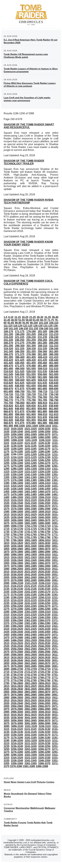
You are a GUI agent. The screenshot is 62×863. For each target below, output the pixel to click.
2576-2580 (17, 652)
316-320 (8, 348)
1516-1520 (17, 500)
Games (21, 782)
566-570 (8, 377)
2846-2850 (44, 689)
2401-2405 (31, 626)
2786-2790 (44, 680)
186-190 (53, 331)
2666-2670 (44, 663)
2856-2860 (17, 692)
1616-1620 (17, 514)
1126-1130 (44, 443)
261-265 (53, 340)
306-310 (42, 345)
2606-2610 (44, 654)
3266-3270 (44, 749)
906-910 (42, 414)
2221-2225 (30, 600)
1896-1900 (17, 554)
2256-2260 (17, 606)
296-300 (19, 345)
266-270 (8, 343)
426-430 (31, 360)
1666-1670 (44, 520)
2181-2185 (30, 594)
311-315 (53, 345)
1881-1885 (30, 551)
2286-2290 (44, 609)
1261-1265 (30, 463)
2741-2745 (30, 674)
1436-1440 (17, 488)
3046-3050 (44, 717)
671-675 (19, 388)
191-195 (8, 334)
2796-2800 (17, 683)
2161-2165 (30, 591)
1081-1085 (30, 437)
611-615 (53, 380)
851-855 (31, 408)
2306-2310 (44, 611)
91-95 (25, 323)
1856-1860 (17, 549)
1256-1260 (17, 463)
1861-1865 (30, 549)
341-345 (8, 351)
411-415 (53, 357)
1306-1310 (44, 468)
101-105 (43, 323)
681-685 (42, 388)
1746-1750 (44, 531)
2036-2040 (17, 574)
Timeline (8, 811)
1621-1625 (30, 514)
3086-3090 (44, 723)
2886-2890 (44, 694)
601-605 (31, 380)
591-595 (8, 380)
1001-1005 (32, 426)
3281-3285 (30, 752)
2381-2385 (30, 623)
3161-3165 (30, 734)
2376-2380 (17, 623)
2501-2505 (31, 640)
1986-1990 (44, 566)
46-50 (14, 320)
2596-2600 (17, 654)
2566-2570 (44, 649)
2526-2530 (44, 643)
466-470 (8, 365)
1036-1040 (17, 431)
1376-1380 (17, 480)
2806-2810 (44, 683)
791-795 (8, 403)
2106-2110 (44, 583)
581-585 (42, 377)
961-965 (53, 420)
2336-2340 (17, 617)
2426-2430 (44, 629)
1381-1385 (30, 480)
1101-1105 (31, 440)
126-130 (38, 325)
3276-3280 (17, 752)
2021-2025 (30, 571)
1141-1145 (31, 446)
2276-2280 (17, 609)
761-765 (53, 397)
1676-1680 (17, 523)
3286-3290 (44, 752)
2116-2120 (17, 586)
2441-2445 (30, 631)
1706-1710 (44, 526)
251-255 (31, 340)
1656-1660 (17, 520)
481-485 (42, 365)
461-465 (53, 363)
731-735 (42, 394)
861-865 (53, 408)
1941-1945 (30, 560)
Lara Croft (30, 782)
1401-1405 (31, 483)
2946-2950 (44, 703)
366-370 (8, 354)
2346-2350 (44, 617)
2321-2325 (30, 614)
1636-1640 (17, 517)
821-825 (19, 405)
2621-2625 (30, 657)
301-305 (31, 345)
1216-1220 (17, 457)
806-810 (42, 403)
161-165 (53, 328)
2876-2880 (17, 694)
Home (7, 782)
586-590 (53, 377)
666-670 (8, 388)
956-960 (42, 420)
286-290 (53, 343)
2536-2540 (17, 646)
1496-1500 (17, 497)
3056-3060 (17, 720)
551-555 (31, 374)
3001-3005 (31, 712)
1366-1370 (44, 477)
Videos (41, 793)
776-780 (31, 400)
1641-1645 (30, 517)
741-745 (8, 397)
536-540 (53, 371)
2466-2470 (44, 634)
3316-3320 (17, 757)
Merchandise (23, 808)
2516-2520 (17, 643)
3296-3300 (17, 754)
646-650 (19, 385)
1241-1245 (30, 460)
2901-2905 (31, 697)
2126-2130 (44, 586)
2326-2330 (44, 614)
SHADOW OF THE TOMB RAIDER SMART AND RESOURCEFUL (29, 126)
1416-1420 (17, 486)
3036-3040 (17, 717)
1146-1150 (44, 446)
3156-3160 (17, 734)
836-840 (53, 405)
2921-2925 (30, 700)
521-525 (19, 371)
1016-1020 (17, 428)
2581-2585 (30, 652)
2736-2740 (17, 674)
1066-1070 (44, 434)
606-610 (42, 380)
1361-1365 (30, 477)
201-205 (31, 334)
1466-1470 (44, 491)
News (14, 782)
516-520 (8, 371)
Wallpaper (50, 808)
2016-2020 (17, 571)
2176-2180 (17, 594)
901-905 (31, 414)
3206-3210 (44, 740)
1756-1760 (17, 534)
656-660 (42, 385)
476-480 (31, 365)
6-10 (10, 317)
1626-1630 (44, 514)
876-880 (31, 411)
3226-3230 (44, 743)
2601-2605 (31, 654)
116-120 (17, 325)
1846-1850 (44, 546)
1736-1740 (17, 531)
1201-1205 (30, 454)
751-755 (31, 397)
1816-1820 (17, 543)
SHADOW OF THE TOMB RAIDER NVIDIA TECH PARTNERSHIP (29, 201)
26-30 (40, 317)
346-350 (19, 351)
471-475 (19, 365)
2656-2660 (17, 663)
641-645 (8, 385)
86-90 (18, 323)
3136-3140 (17, 732)
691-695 (8, 391)
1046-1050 (44, 431)
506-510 (42, 368)
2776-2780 (17, 680)
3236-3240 (17, 746)
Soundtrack (17, 793)
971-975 (19, 423)
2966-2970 (44, 706)
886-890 (53, 411)
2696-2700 (17, 669)
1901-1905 (31, 554)
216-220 (8, 337)
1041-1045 (30, 431)
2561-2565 (30, 649)
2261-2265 (30, 606)
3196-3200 (17, 740)
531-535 (42, 371)
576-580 (31, 377)
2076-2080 (17, 580)
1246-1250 (44, 460)
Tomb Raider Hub (36, 822)
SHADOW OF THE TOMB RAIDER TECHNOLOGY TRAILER (24, 162)
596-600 (19, 380)
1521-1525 (30, 500)
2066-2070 (44, 577)
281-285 (42, 343)
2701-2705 (31, 669)
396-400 (19, 357)
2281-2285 (30, 609)
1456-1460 (17, 491)
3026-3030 (44, 714)
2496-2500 (17, 640)
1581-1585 (30, 508)
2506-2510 (44, 640)
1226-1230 (44, 457)
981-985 (42, 423)
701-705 (31, 391)
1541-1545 (30, 503)
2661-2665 (30, 663)
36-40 (55, 317)
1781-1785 (30, 537)
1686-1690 (44, 523)
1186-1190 (44, 451)
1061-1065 (30, 434)
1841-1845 (30, 546)
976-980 (31, 423)
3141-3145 (30, 732)
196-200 (19, 334)
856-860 (42, 408)
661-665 (53, 385)
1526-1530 (44, 500)
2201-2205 (31, 597)
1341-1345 (30, 474)
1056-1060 (17, 434)
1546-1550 (44, 503)
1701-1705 (31, 526)
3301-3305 (31, 754)
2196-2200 (17, 597)
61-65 (36, 320)
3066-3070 (44, 720)
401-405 (31, 357)
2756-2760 (17, 677)
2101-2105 (31, 583)
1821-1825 (30, 543)
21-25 (32, 317)
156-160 (43, 328)
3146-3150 (44, 732)
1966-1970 (44, 563)
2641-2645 (30, 660)
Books (7, 796)
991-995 (8, 426)
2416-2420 (17, 629)
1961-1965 (30, 563)
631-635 (42, 383)
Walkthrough (37, 808)
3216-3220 (17, 743)
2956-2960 (17, 706)
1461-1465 (30, 491)
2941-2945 (30, 703)
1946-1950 (44, 560)
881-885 (42, 411)
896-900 (19, 414)
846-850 (19, 408)
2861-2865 (30, 692)
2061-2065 (30, 577)
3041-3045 (30, 717)
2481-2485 (30, 637)
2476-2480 (17, 637)
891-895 (8, 414)
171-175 (19, 331)
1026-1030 (44, 428)
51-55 (21, 320)
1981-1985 (30, 566)
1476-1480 (17, 494)
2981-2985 (30, 709)
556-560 (42, 374)
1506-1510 (44, 497)
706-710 (42, 391)
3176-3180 (17, 737)
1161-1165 (31, 448)
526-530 (31, 371)
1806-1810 (44, 540)
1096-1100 (17, 440)
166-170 (8, 331)
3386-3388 (42, 766)
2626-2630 (44, 657)
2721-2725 (30, 672)
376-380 (31, 354)
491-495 (8, 368)
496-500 (19, 368)
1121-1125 (30, 443)
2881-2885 (30, 694)
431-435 (42, 360)
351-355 (31, 351)
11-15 (17, 317)
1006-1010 (45, 426)
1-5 (5, 317)
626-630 (31, 383)
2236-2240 (17, 603)
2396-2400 (17, 626)
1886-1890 (44, 551)
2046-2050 (44, 574)
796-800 (19, 403)
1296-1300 (17, 468)
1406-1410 (44, 483)
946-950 (19, 420)
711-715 (53, 391)
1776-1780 (17, 537)
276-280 (31, 343)
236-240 (53, 337)
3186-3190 (44, 737)
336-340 (53, 348)
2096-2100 (17, 583)
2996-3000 (17, 712)
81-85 (10, 323)
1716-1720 (17, 528)
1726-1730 (44, 528)
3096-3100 (17, 726)
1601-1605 (31, 511)
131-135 (48, 325)
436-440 (53, 360)
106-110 (53, 323)
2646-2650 (44, 660)
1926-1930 (44, 557)
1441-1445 (30, 488)
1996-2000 (17, 569)
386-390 (53, 354)
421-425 (19, 360)
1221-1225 (30, 457)
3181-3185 (30, 737)
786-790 (53, 400)
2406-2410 (44, 626)
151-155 (33, 328)
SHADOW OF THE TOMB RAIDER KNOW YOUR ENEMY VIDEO (28, 243)
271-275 (19, 343)
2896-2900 (17, 697)
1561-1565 (30, 506)
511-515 (53, 368)
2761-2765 (30, 677)
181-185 (42, 331)
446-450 (19, 363)
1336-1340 (17, 474)
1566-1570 (44, 506)
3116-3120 (17, 729)
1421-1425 (30, 486)
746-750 (19, 397)
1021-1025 (30, 428)
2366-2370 (44, 620)
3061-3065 (30, 720)
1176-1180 (17, 451)
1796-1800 (17, 540)
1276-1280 (17, 466)
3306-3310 (44, 754)
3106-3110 (44, 726)
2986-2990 (44, 709)
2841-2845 (30, 689)
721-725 (19, 394)
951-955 (31, 420)
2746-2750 (44, 674)
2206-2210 (44, 597)
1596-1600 (17, 511)
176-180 (31, 331)
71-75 (50, 320)
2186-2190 (44, 594)
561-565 (53, 374)
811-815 (53, 403)
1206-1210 (44, 454)
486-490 (53, 365)
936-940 (53, 417)
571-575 (19, 377)
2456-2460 (17, 634)
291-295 (8, 345)
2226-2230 (44, 600)
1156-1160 (17, 448)
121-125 (27, 325)
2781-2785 (30, 680)
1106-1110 (45, 440)
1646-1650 (44, 517)
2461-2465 (30, 634)
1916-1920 (17, 557)
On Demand (30, 793)
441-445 (8, 363)
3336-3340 (17, 760)
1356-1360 (17, 477)
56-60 (29, 320)
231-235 (42, 337)
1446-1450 (44, 488)
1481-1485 (30, 494)
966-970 (8, 423)
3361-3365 (30, 763)
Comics (50, 782)
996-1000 (19, 426)
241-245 (8, 340)
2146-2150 (44, 589)
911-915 (53, 414)
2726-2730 (44, 672)
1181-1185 (31, 451)
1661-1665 (30, 520)
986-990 (53, 423)
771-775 (19, 400)
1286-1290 (44, 466)
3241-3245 (30, 746)
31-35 (47, 317)
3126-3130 (44, 729)
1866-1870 (44, 549)
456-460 (42, 363)
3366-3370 (44, 763)
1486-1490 (44, 494)
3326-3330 (44, 757)
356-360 (42, 351)
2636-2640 (17, 660)
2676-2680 (17, 666)
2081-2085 (30, 580)
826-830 (31, 405)
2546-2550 (44, 646)
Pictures (41, 782)
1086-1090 (44, 437)
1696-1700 (17, 526)
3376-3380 (16, 766)
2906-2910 (44, 697)
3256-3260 (17, 749)
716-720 (8, 394)
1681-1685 (30, 523)
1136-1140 (17, 446)
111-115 (8, 325)
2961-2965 (30, 706)
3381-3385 (29, 766)
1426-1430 (44, 486)
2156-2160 (17, 591)
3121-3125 (30, 729)
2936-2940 (17, 703)
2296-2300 (17, 611)
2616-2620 (17, 657)
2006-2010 (44, 569)
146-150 (23, 328)
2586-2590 (44, 652)
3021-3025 (30, 714)
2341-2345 (30, 617)
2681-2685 (30, 666)
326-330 (31, 348)
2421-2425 (30, 629)
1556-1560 (17, 506)
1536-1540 (17, 503)
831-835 (42, 405)
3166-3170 (44, 734)
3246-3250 (44, 746)
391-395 (8, 357)
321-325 (19, 348)
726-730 (31, 394)
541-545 (8, 374)
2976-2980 (17, 709)
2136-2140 (17, 589)
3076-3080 (17, 723)
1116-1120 (17, 443)
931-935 (42, 417)
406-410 (42, 357)
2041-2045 (30, 574)
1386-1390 (44, 480)
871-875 (19, 411)
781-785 (42, 400)
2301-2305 (31, 611)
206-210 (42, 334)
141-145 (13, 328)
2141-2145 (30, 589)
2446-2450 (44, 631)
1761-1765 (30, 534)
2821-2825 (30, 686)
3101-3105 (31, 726)
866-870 (8, 411)
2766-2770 (44, 677)
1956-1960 (17, 563)
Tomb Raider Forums (15, 822)
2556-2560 (17, 649)
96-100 (34, 323)
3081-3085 (30, 723)
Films (49, 793)
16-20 (25, 317)
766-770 (8, 400)
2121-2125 (30, 586)
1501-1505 (31, 497)
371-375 (19, 354)
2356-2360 (17, 620)
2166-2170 (44, 591)
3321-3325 (30, 757)
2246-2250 (44, 603)
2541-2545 (30, 646)
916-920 (8, 417)
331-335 (42, 348)
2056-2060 (17, 577)
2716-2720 (17, 672)
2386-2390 (44, 623)
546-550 (19, 374)
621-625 (19, 383)
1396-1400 (17, 483)
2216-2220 (17, 600)
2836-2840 (17, 689)
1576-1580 (17, 508)
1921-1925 (30, 557)
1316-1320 (17, 471)
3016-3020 (17, 714)
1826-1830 (44, 543)
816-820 (8, 405)
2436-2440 (17, 631)
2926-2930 (44, 700)
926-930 (31, 417)
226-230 (31, 337)
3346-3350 (44, 760)
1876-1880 (17, 551)
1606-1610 (44, 511)
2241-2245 (30, 603)
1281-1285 (30, 466)
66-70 (43, 320)
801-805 (31, 403)
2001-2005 (31, 569)
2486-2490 (44, 637)
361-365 (53, 351)
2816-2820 (17, 686)
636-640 (53, 383)
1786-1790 (44, 537)
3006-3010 (44, 712)
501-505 (31, 368)
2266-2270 (44, 606)
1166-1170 (44, 448)
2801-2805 (31, 683)
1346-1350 (44, 474)
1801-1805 (31, 540)
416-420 (8, 360)
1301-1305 (31, 468)
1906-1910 (44, 554)
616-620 (8, 383)
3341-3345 (30, 760)
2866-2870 (44, 692)
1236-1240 (17, 460)
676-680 (31, 388)
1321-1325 (30, 471)
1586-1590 (44, 508)
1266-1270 (44, 463)
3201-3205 (31, 740)
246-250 (19, 340)
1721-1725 (30, 528)
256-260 (42, 340)
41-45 (7, 320)
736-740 (53, 394)
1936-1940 (17, 560)
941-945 (8, 420)
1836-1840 (17, 546)
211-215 (53, 334)
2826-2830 (44, 686)
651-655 (31, 385)
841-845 (8, 408)
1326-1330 (44, 471)
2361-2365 (30, 620)
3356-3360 (17, 763)
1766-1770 (44, 534)
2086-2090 (44, 580)
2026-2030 (44, 571)
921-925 (19, 417)
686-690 (53, 388)
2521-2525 (30, 643)
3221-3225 (30, 743)
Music (7, 793)
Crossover (9, 808)
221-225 (19, 337)
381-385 (42, 354)
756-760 (42, 397)
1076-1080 (17, 437)
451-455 (31, 363)
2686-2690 (44, 666)
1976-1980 (17, 566)
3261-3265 (30, 749)
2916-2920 (17, 700)
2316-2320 (17, 614)
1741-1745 (30, 531)
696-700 (19, 391)
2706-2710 (44, 669)
